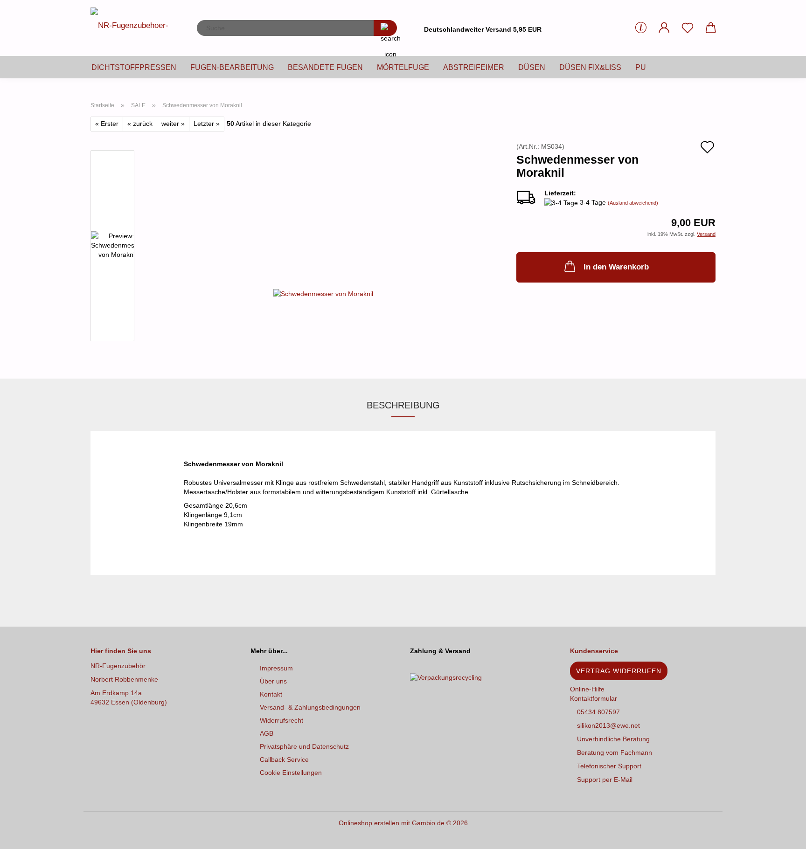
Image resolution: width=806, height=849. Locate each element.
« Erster (106, 123)
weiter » (173, 123)
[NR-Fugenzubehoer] (136, 28)
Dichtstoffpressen (133, 67)
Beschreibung (403, 405)
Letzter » (207, 123)
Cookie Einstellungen (291, 772)
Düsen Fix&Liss (590, 67)
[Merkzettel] (687, 28)
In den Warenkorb (616, 266)
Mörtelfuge (403, 67)
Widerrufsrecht (281, 720)
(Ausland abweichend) (633, 203)
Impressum (276, 668)
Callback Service (284, 759)
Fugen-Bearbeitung (232, 67)
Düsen (531, 67)
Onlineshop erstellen (369, 823)
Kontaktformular (593, 698)
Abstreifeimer (473, 67)
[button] (664, 28)
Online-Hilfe (587, 689)
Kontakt (271, 694)
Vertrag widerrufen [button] (618, 671)
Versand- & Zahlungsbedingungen (310, 707)
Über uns (273, 681)
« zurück (140, 123)
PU (640, 67)
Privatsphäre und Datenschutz (304, 746)
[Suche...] (385, 28)
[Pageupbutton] (780, 835)
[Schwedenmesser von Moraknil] (323, 285)
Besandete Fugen (325, 67)
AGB (266, 733)
